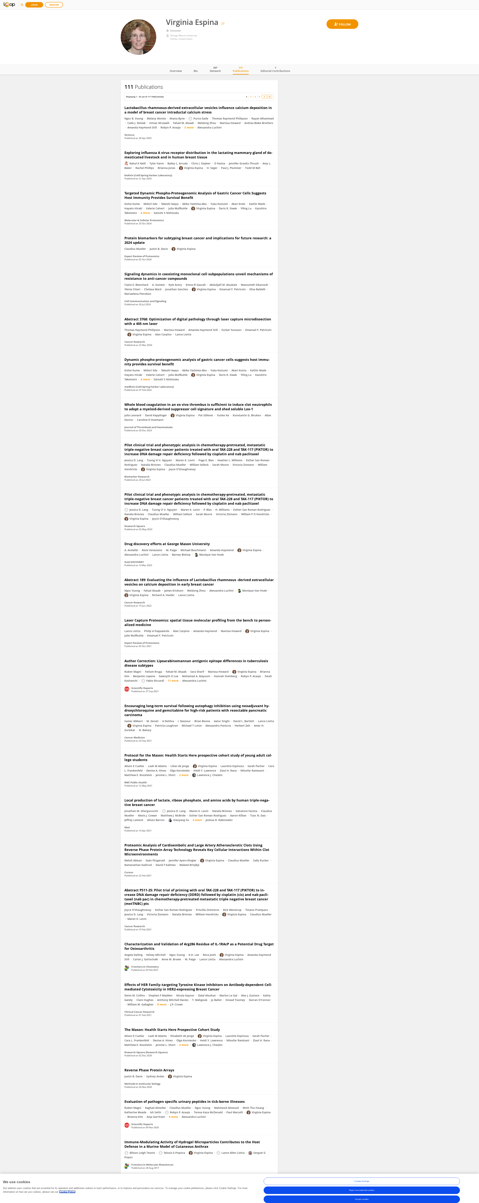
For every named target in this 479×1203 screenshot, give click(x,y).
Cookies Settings (361, 1181)
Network (215, 69)
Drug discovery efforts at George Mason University (167, 544)
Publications (241, 69)
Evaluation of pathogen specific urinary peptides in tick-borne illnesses (184, 1101)
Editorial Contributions (275, 69)
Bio (196, 71)
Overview (176, 71)
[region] (239, 1188)
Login (34, 4)
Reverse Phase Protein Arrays (149, 1070)
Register (54, 4)
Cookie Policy (67, 1191)
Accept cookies (361, 1199)
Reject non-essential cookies (361, 1190)
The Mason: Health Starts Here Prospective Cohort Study (172, 1029)
